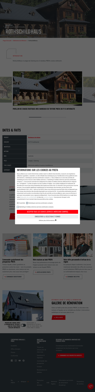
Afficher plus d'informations (47, 220)
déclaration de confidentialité (28, 197)
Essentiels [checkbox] (22, 203)
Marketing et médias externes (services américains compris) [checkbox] (36, 207)
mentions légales (48, 197)
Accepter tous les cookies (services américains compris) (47, 212)
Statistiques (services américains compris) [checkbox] (40, 203)
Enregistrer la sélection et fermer (47, 216)
